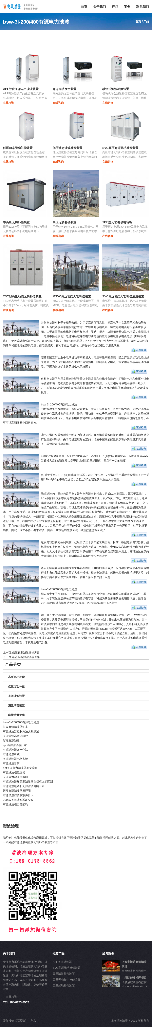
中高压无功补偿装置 (16, 222)
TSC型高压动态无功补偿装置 (22, 296)
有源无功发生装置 (64, 89)
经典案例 (108, 953)
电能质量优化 (16, 715)
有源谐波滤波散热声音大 (18, 795)
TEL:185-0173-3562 (16, 1002)
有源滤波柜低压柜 (14, 772)
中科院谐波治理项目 (134, 977)
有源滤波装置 (16, 695)
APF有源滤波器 (62, 961)
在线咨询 (8, 102)
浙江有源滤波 (11, 740)
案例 (127, 6)
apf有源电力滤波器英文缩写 (20, 767)
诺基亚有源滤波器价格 (26, 657)
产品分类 (13, 664)
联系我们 (142, 6)
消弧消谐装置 (16, 705)
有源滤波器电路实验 (15, 758)
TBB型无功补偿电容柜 (117, 222)
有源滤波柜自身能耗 (15, 804)
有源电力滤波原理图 (15, 777)
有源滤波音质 (11, 763)
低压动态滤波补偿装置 (67, 147)
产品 (115, 6)
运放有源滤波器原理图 (17, 790)
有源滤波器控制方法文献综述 (21, 731)
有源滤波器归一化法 (15, 749)
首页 (84, 6)
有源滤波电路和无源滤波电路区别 (24, 786)
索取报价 (8, 1020)
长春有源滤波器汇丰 (15, 726)
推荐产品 (59, 953)
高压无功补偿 (16, 676)
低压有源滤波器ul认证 (25, 652)
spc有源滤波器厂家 (15, 745)
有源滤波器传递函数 (15, 736)
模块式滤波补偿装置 (115, 89)
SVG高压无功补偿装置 (67, 967)
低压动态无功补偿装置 (18, 147)
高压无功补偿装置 (64, 222)
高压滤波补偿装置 (64, 973)
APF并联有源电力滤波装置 (21, 89)
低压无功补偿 (16, 686)
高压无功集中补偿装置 (66, 979)
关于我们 (99, 6)
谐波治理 (11, 826)
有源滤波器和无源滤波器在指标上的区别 (28, 781)
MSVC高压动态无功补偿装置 (72, 296)
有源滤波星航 (11, 754)
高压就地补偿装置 (64, 985)
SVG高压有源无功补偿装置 (120, 147)
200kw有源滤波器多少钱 (18, 799)
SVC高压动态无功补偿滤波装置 (123, 296)
